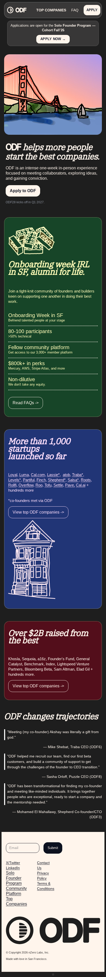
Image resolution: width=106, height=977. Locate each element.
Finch (41, 480)
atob (66, 474)
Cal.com (38, 474)
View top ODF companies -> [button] (38, 512)
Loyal (12, 474)
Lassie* (53, 474)
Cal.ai (80, 485)
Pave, (70, 485)
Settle (58, 485)
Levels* (14, 480)
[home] (21, 10)
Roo (39, 485)
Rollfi (12, 485)
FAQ (74, 10)
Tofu (48, 485)
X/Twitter (13, 863)
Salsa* (73, 480)
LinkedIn (13, 868)
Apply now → (53, 39)
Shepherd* (57, 480)
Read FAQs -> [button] (26, 403)
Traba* (77, 474)
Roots (86, 480)
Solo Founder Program (14, 878)
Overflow (26, 485)
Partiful (28, 480)
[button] (92, 10)
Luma (24, 474)
